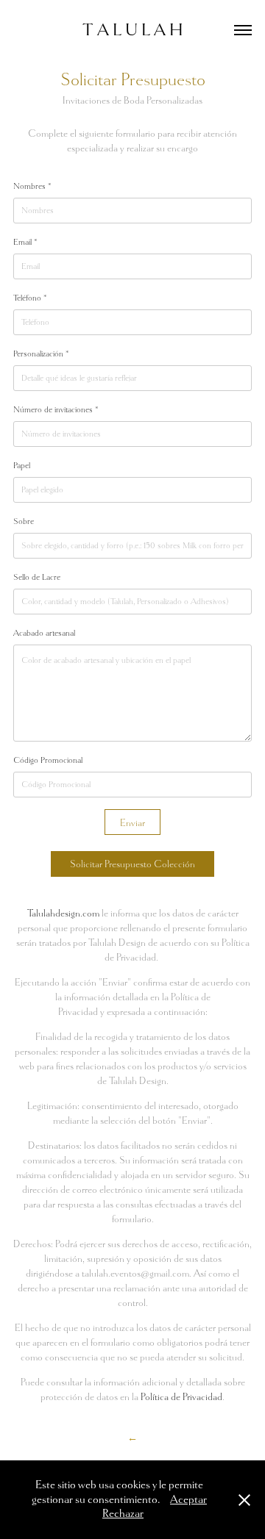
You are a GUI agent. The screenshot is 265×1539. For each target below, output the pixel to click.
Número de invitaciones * (55, 409)
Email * (25, 242)
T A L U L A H (132, 29)
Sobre (23, 521)
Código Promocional (47, 760)
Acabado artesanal (44, 633)
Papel (21, 465)
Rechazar (123, 1514)
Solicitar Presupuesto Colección (132, 864)
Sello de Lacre (36, 577)
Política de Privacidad (181, 1397)
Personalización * (40, 353)
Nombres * (32, 186)
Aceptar (188, 1500)
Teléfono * (29, 298)
